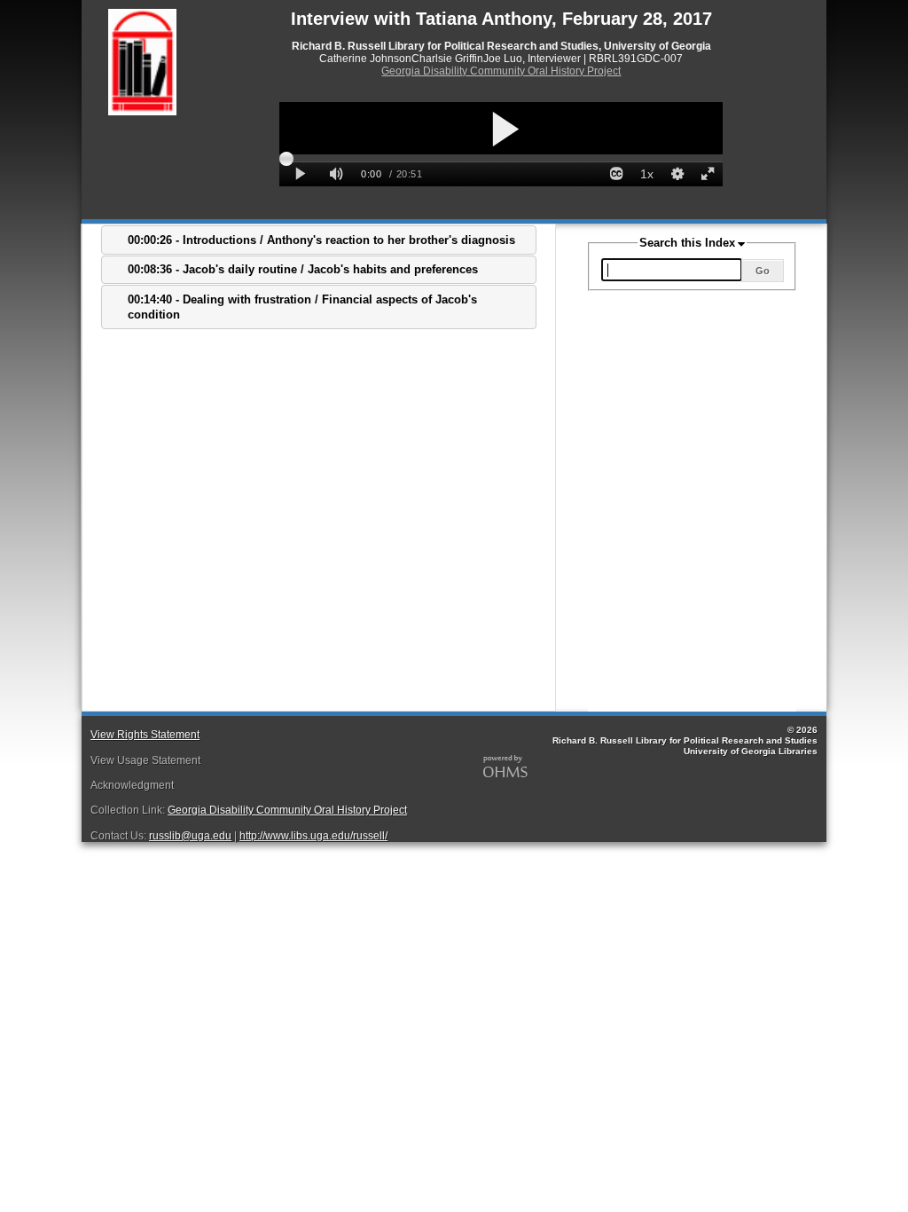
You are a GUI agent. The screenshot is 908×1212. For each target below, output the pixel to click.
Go (762, 270)
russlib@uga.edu (190, 836)
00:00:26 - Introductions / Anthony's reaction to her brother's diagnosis (321, 240)
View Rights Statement (145, 734)
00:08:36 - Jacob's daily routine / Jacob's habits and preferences (303, 269)
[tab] (319, 240)
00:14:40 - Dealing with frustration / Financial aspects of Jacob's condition (302, 307)
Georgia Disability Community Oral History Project (501, 71)
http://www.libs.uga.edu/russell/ (313, 836)
